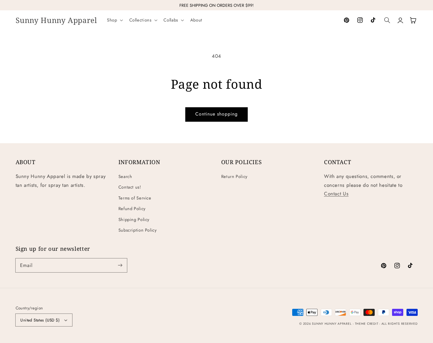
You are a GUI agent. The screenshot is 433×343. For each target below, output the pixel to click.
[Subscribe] (120, 265)
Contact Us (336, 193)
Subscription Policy (137, 230)
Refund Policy (132, 208)
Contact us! (129, 187)
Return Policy (234, 176)
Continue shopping (216, 114)
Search (125, 176)
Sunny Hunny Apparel (331, 323)
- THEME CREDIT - (367, 323)
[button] (114, 20)
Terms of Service (134, 198)
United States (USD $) (40, 320)
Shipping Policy (133, 219)
